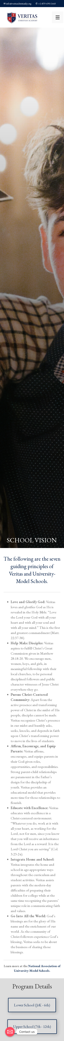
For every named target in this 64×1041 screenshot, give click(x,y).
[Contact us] (10, 1032)
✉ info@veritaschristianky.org (17, 3)
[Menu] (57, 17)
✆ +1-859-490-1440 (46, 3)
